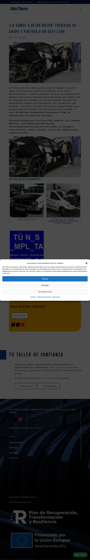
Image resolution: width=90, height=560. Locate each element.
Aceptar (45, 279)
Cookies (33, 297)
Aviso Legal (56, 297)
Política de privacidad (44, 297)
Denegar (45, 285)
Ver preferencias (45, 292)
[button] (86, 263)
